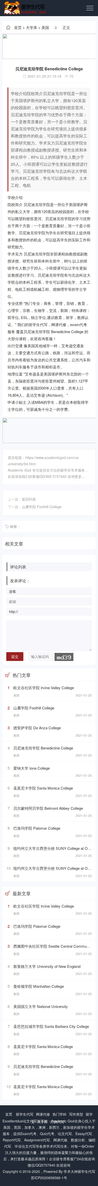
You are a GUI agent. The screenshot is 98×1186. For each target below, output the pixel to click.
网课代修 (43, 1114)
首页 (18, 27)
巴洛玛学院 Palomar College (36, 828)
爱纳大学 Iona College (31, 768)
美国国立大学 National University (40, 1006)
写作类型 (76, 1114)
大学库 (31, 27)
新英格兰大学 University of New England (46, 966)
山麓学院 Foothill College (42, 506)
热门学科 (60, 1114)
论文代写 (30, 1120)
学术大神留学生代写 (79, 1171)
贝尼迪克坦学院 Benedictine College (43, 747)
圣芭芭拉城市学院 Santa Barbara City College (51, 1026)
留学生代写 (24, 1114)
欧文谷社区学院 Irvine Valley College (43, 687)
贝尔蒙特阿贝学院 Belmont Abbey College (48, 808)
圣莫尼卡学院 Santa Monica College (43, 788)
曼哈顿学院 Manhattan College (38, 986)
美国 (45, 27)
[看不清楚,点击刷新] (64, 657)
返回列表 (29, 499)
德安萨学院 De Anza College (37, 727)
